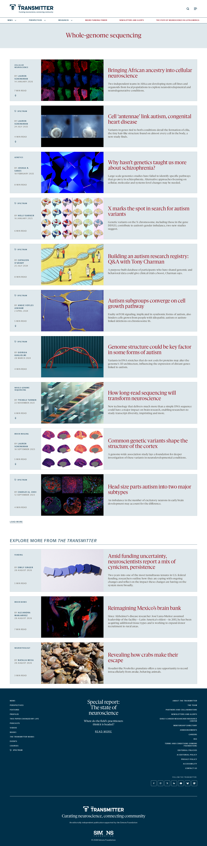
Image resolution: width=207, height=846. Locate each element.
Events (13, 741)
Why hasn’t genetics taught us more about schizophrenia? (147, 165)
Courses (14, 746)
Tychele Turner (27, 400)
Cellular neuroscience (21, 66)
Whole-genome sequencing (22, 389)
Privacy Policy (189, 759)
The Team (192, 705)
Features (14, 710)
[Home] (103, 809)
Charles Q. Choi (27, 492)
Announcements (188, 730)
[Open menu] (195, 8)
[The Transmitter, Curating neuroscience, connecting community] (31, 9)
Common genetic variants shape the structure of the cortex (148, 443)
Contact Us (191, 768)
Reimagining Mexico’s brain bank (144, 608)
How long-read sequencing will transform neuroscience (142, 396)
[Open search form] (187, 8)
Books (13, 732)
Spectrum (22, 111)
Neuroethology (22, 648)
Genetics (19, 157)
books (22, 737)
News (10, 20)
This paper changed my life (24, 719)
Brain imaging (22, 434)
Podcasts (15, 723)
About (185, 701)
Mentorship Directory (185, 726)
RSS (195, 739)
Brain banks (21, 602)
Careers (193, 735)
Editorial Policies (187, 750)
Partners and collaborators (181, 710)
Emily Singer (25, 567)
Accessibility (190, 764)
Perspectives (35, 20)
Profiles (14, 714)
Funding (19, 555)
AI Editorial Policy (187, 755)
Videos (13, 728)
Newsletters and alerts (184, 714)
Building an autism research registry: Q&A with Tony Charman (148, 259)
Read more (103, 731)
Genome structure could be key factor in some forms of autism (149, 350)
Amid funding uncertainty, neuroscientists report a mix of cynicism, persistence (142, 562)
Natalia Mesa (26, 660)
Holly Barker (26, 215)
